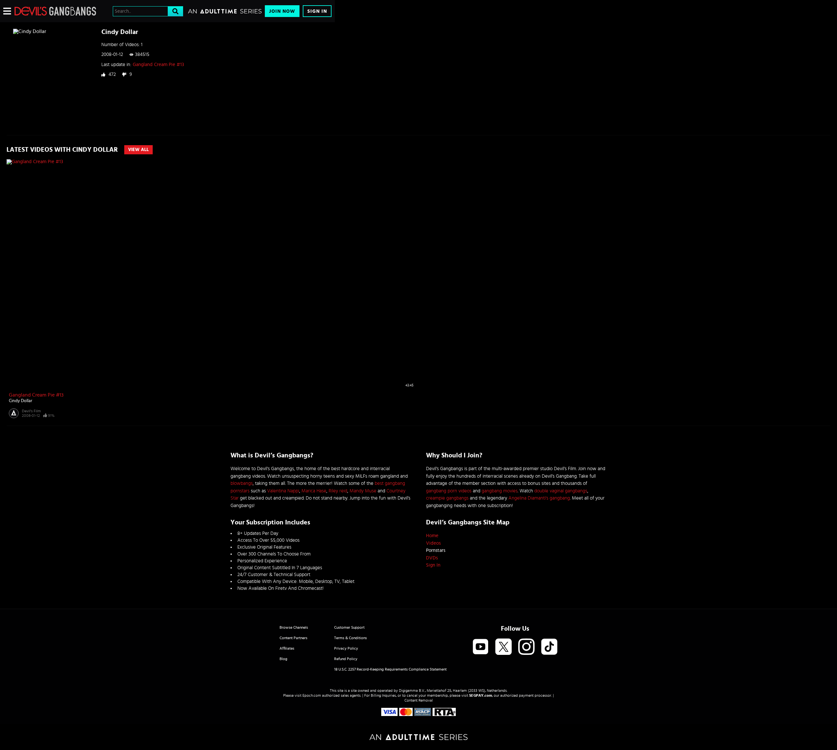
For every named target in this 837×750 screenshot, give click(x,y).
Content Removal (418, 700)
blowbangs (242, 483)
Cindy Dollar (20, 401)
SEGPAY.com (480, 695)
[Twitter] (503, 647)
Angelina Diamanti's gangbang (539, 498)
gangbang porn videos (448, 490)
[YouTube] (480, 647)
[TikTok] (549, 647)
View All (138, 149)
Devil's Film (31, 411)
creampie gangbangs (447, 498)
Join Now (282, 11)
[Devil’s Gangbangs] (55, 11)
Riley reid (338, 490)
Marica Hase (313, 490)
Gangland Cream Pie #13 (158, 64)
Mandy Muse (363, 490)
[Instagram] (526, 647)
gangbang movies (500, 490)
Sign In (317, 11)
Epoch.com (311, 695)
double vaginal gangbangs (560, 490)
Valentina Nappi (283, 490)
